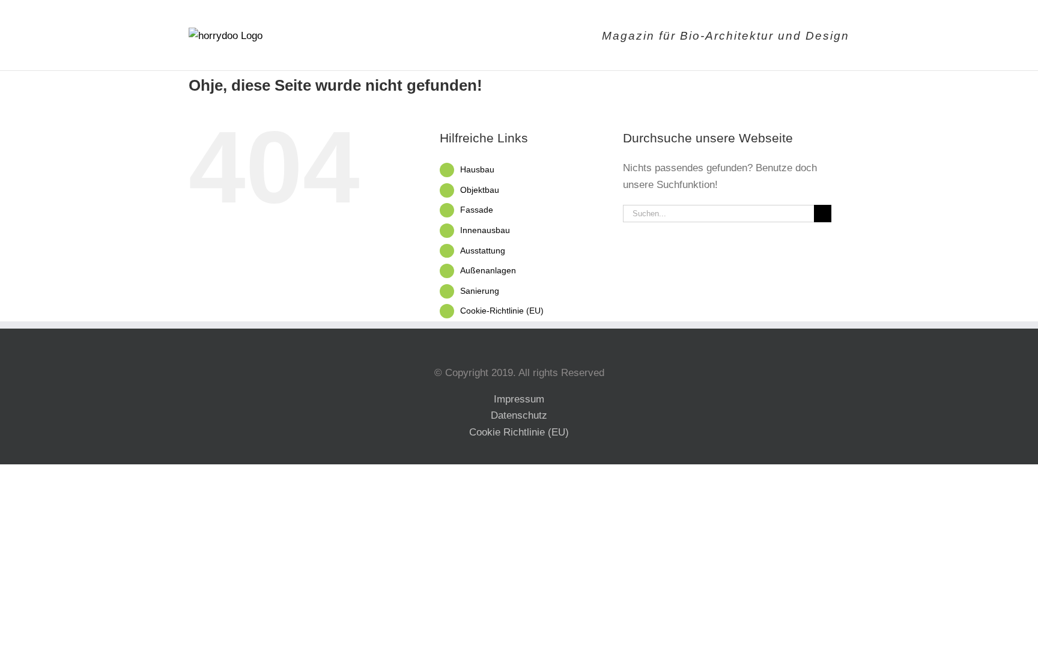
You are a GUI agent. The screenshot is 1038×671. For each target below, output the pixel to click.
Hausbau (477, 169)
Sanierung (479, 291)
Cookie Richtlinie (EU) (519, 432)
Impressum (519, 399)
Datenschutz (519, 415)
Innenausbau (485, 230)
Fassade (476, 209)
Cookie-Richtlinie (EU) (502, 310)
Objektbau (479, 190)
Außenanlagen (488, 270)
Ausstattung (482, 250)
